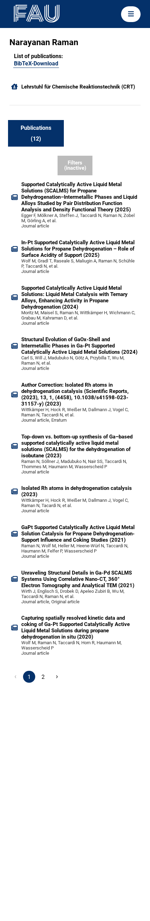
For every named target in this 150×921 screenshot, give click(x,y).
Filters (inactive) (75, 165)
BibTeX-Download (36, 63)
